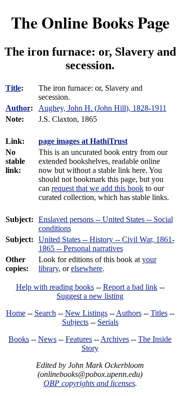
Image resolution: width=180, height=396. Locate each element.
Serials (108, 322)
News (47, 339)
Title (13, 88)
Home (16, 313)
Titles (159, 313)
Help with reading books (55, 287)
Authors (129, 313)
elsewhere (86, 268)
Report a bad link (130, 287)
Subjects (75, 322)
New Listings (86, 313)
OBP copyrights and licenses (89, 383)
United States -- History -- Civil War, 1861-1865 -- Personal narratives (106, 244)
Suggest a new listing (90, 296)
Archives (114, 339)
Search (45, 313)
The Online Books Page (90, 22)
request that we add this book (98, 188)
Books (18, 339)
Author (18, 108)
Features (79, 339)
